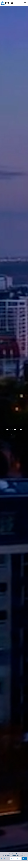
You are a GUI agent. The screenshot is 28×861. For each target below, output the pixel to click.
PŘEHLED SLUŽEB (14, 434)
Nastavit (3, 858)
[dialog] (14, 856)
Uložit (24, 858)
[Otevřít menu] (25, 3)
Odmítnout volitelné (15, 858)
